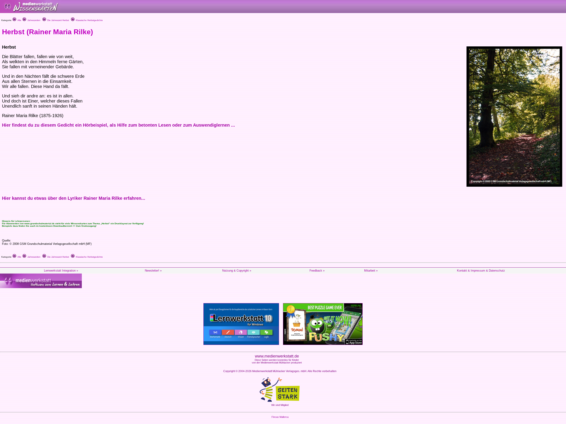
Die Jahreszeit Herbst (57, 20)
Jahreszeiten (33, 20)
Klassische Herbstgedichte (89, 20)
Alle (18, 20)
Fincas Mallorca (280, 417)
